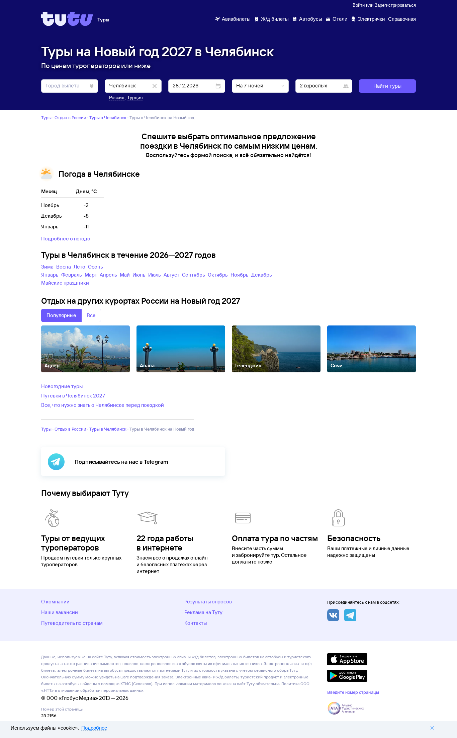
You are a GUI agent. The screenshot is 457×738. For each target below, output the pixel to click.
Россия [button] (116, 97)
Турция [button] (135, 97)
